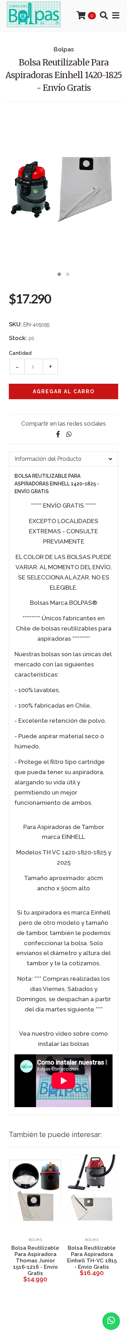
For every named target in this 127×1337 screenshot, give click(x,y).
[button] (59, 273)
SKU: (15, 324)
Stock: (18, 337)
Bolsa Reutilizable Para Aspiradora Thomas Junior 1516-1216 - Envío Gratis (35, 1260)
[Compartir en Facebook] (58, 434)
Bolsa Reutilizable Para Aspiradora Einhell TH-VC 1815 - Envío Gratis (92, 1257)
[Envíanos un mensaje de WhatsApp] (111, 1321)
